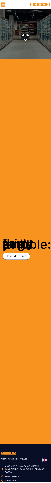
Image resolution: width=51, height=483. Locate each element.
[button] (3, 4)
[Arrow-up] (44, 467)
